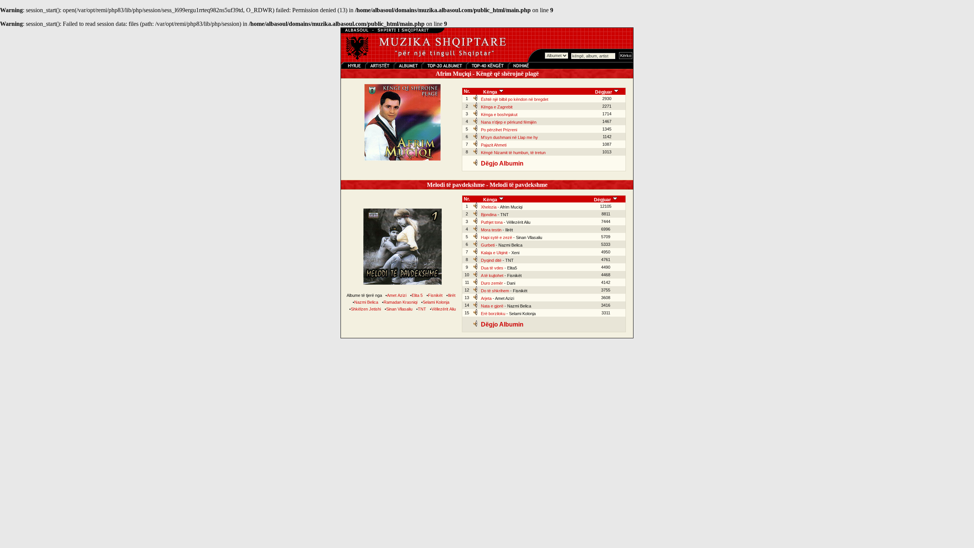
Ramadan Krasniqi (400, 302)
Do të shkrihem (495, 290)
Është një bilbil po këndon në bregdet (514, 99)
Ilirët (451, 295)
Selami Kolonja (436, 302)
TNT (422, 309)
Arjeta (486, 298)
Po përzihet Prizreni (499, 129)
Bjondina (489, 214)
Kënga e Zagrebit (496, 107)
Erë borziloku (493, 313)
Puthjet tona (492, 222)
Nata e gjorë (492, 306)
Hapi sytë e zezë (496, 237)
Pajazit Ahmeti (493, 145)
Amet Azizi (396, 295)
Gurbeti (488, 245)
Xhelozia (489, 207)
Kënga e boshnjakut (499, 114)
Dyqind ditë (491, 260)
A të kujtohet (492, 275)
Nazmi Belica (366, 302)
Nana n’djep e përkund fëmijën (508, 122)
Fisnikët (435, 295)
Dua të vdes (492, 268)
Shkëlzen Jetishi (366, 309)
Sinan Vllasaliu (399, 309)
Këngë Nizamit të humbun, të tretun (513, 152)
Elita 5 (417, 295)
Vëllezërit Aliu (443, 309)
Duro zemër (492, 283)
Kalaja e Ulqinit (494, 252)
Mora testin (491, 230)
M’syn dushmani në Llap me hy (509, 137)
